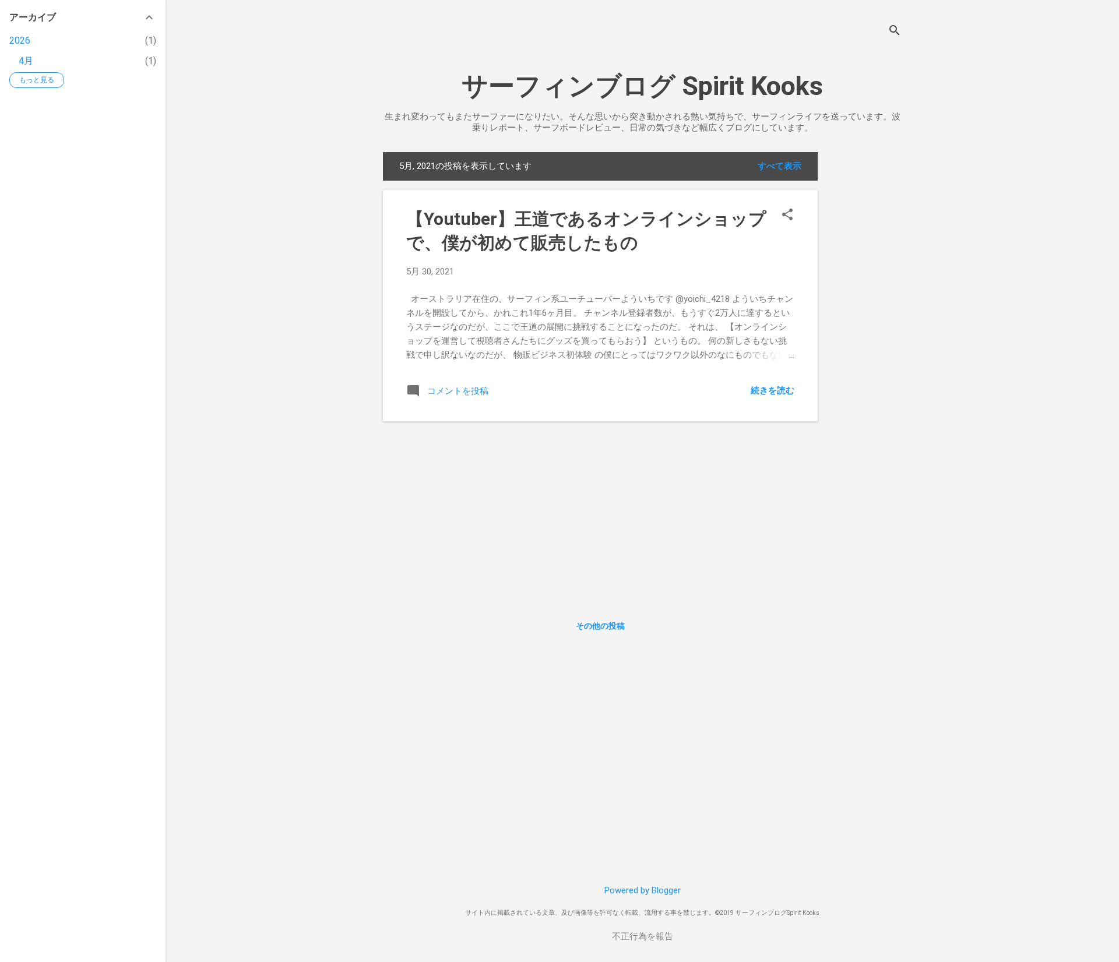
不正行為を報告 (642, 936)
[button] (787, 215)
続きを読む (772, 390)
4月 (26, 60)
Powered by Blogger (642, 890)
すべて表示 (779, 166)
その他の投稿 (600, 625)
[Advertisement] (864, 327)
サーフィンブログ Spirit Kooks (642, 86)
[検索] (895, 32)
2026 (19, 40)
